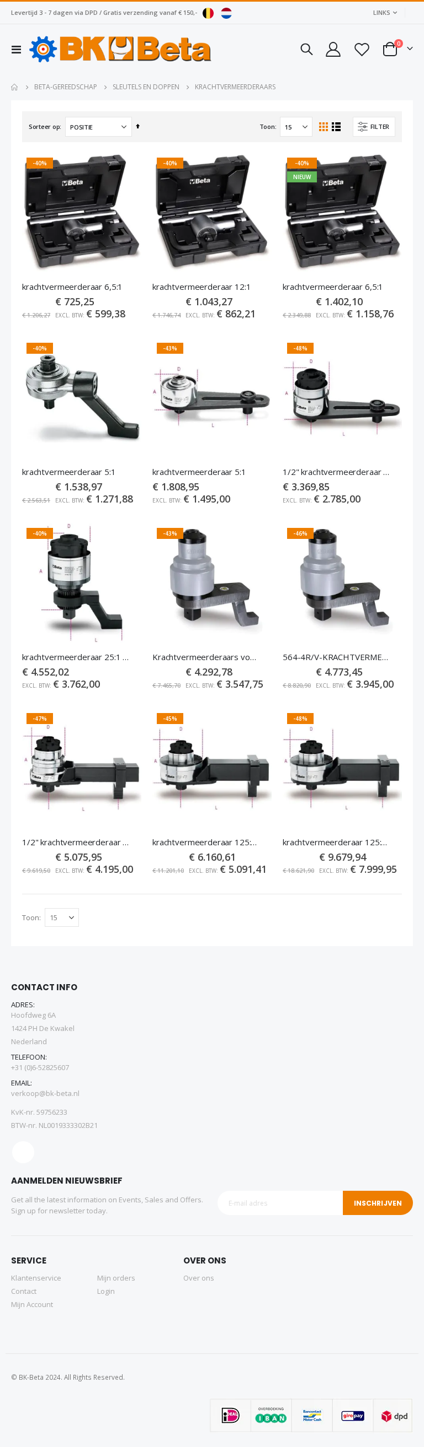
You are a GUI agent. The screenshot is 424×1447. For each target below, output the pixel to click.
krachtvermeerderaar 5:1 (69, 471)
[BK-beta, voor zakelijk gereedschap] (121, 49)
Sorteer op (44, 126)
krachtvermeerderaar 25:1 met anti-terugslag (76, 656)
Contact (23, 1291)
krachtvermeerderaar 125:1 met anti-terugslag (206, 841)
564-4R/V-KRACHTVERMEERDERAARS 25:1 (337, 656)
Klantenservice (36, 1278)
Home (15, 87)
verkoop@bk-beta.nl (45, 1093)
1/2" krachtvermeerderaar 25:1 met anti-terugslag (337, 471)
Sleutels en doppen (146, 87)
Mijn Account (32, 1304)
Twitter (23, 1152)
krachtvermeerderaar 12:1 (201, 286)
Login (106, 1291)
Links (381, 12)
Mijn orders (116, 1278)
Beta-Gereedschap (65, 87)
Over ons (198, 1278)
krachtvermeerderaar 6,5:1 (72, 286)
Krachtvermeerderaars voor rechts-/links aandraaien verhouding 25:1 (206, 656)
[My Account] (332, 49)
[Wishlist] (362, 49)
